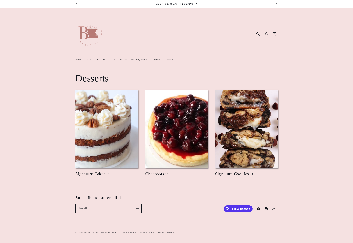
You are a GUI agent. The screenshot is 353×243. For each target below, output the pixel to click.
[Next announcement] (276, 3)
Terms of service (166, 232)
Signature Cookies (232, 173)
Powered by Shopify (109, 232)
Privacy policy (147, 232)
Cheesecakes (156, 173)
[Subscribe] (137, 208)
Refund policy (129, 232)
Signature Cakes (90, 173)
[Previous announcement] (77, 3)
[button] (258, 34)
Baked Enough (91, 232)
